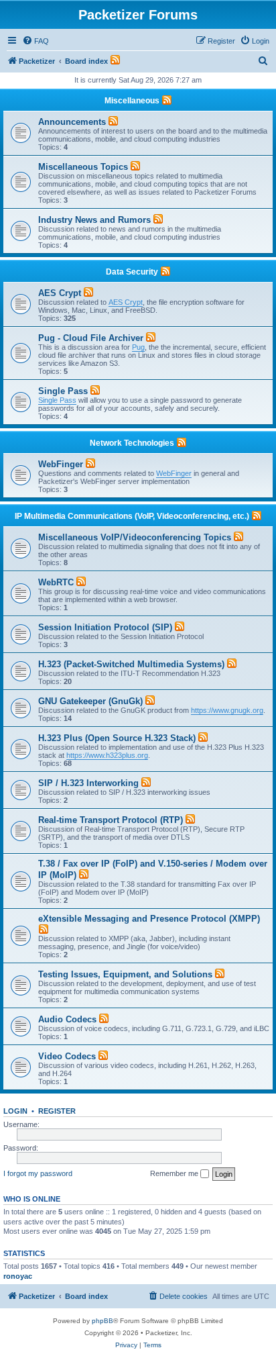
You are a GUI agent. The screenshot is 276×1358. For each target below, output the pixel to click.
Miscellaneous (132, 100)
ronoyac (17, 1276)
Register (57, 1111)
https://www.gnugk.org (227, 710)
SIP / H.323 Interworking (88, 783)
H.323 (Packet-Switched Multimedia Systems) (131, 664)
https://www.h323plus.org (107, 755)
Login (15, 1111)
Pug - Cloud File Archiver (90, 338)
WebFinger (60, 464)
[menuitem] (35, 41)
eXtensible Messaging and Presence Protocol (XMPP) (149, 919)
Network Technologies (132, 443)
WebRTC (56, 582)
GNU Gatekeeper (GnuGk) (90, 701)
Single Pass (63, 391)
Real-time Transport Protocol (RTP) (110, 820)
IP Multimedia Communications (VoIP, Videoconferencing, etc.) (132, 516)
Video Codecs (67, 1056)
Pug (138, 347)
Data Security (132, 272)
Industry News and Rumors (94, 220)
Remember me (175, 1173)
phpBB (102, 1320)
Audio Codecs (67, 1019)
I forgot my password (37, 1173)
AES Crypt (59, 293)
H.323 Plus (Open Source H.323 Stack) (117, 738)
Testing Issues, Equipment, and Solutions (125, 974)
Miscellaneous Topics (83, 167)
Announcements (72, 122)
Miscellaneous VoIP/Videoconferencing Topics (134, 537)
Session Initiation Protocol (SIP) (105, 627)
